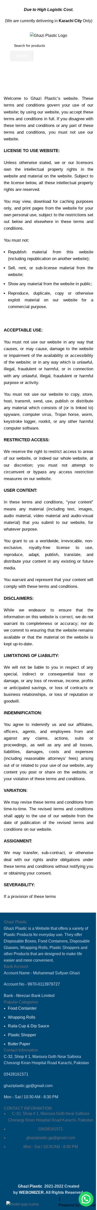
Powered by (77, 1205)
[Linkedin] (53, 1170)
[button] (86, 1199)
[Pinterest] (66, 1170)
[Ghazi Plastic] (48, 35)
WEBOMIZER (31, 1192)
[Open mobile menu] (5, 35)
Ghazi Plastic (30, 1186)
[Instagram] (26, 1170)
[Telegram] (39, 1170)
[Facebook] (12, 1170)
